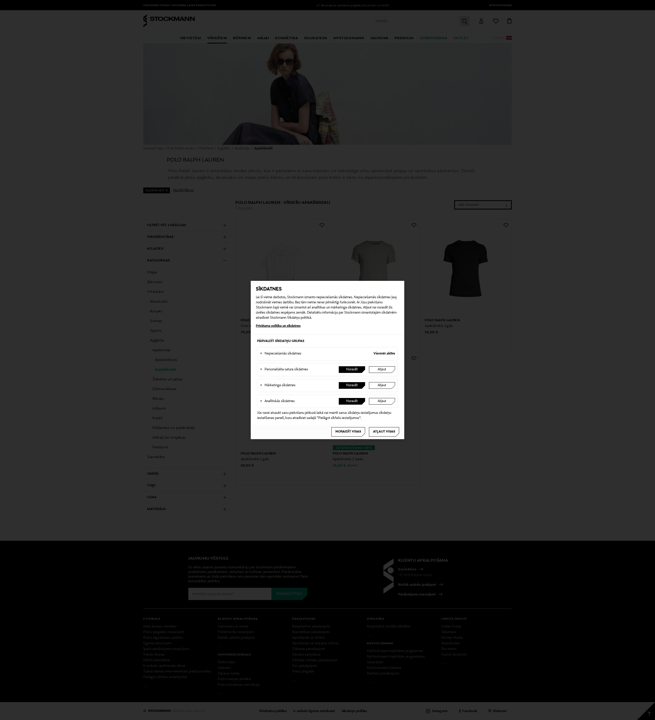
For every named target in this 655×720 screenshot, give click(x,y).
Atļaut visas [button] (384, 432)
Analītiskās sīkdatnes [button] (277, 401)
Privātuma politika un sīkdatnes (278, 326)
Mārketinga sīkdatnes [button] (278, 385)
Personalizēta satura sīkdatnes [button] (284, 369)
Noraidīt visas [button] (348, 432)
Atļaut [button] (382, 369)
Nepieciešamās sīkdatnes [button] (280, 353)
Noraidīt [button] (352, 369)
